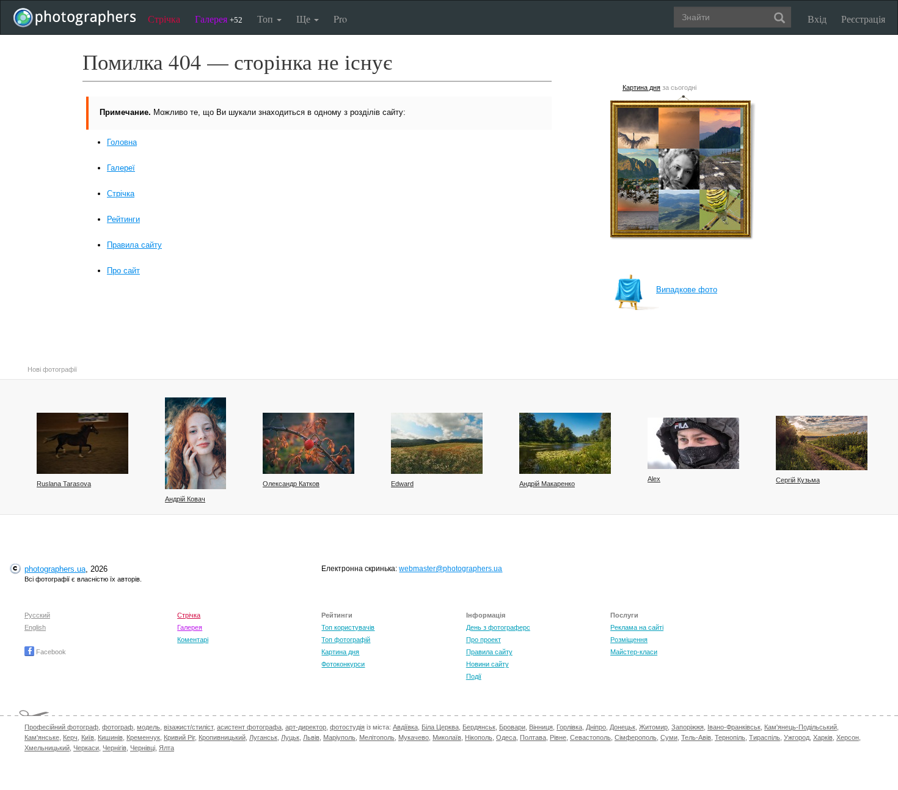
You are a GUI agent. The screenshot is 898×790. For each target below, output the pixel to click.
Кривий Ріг (179, 737)
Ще (304, 18)
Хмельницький (47, 747)
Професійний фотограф (61, 727)
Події (473, 676)
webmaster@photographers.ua (450, 568)
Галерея (219, 18)
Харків (823, 737)
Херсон (847, 737)
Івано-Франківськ (734, 727)
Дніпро (596, 727)
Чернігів (114, 747)
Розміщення (629, 639)
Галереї (121, 167)
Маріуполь (339, 737)
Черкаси (86, 747)
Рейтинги (123, 219)
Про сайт (123, 270)
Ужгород (796, 737)
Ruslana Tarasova (64, 483)
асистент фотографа (249, 727)
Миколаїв (447, 737)
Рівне (558, 737)
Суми (668, 737)
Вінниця (541, 727)
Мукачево (413, 737)
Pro (340, 18)
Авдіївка (405, 727)
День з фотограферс (498, 627)
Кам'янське (41, 737)
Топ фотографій (345, 639)
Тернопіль (730, 737)
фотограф (117, 727)
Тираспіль (764, 737)
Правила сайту (134, 244)
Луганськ (263, 737)
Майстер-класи (633, 651)
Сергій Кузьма (798, 480)
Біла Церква (440, 727)
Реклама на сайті (636, 627)
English (35, 627)
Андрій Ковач (185, 499)
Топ (266, 18)
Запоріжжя (687, 727)
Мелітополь (377, 737)
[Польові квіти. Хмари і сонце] (437, 443)
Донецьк (622, 727)
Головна (122, 142)
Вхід (817, 18)
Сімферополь (636, 737)
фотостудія (347, 727)
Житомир (653, 727)
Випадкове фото (686, 289)
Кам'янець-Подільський (800, 727)
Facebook (50, 651)
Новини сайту (487, 664)
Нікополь (478, 737)
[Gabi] (195, 443)
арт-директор (305, 727)
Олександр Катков (291, 483)
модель (148, 727)
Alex (654, 478)
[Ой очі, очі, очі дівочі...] (693, 443)
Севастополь (590, 737)
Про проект (483, 639)
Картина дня (641, 87)
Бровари (512, 727)
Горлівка (569, 727)
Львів (311, 737)
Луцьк (290, 737)
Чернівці (142, 747)
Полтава (533, 737)
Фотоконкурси (343, 664)
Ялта (166, 747)
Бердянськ (478, 727)
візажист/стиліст (188, 727)
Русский (37, 615)
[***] (821, 443)
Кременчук (143, 737)
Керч (70, 737)
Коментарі (192, 639)
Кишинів (110, 737)
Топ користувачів (347, 627)
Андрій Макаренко (547, 483)
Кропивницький (222, 737)
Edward (402, 483)
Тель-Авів (696, 737)
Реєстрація (863, 18)
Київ (87, 737)
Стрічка (164, 18)
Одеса (506, 737)
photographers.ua (55, 569)
